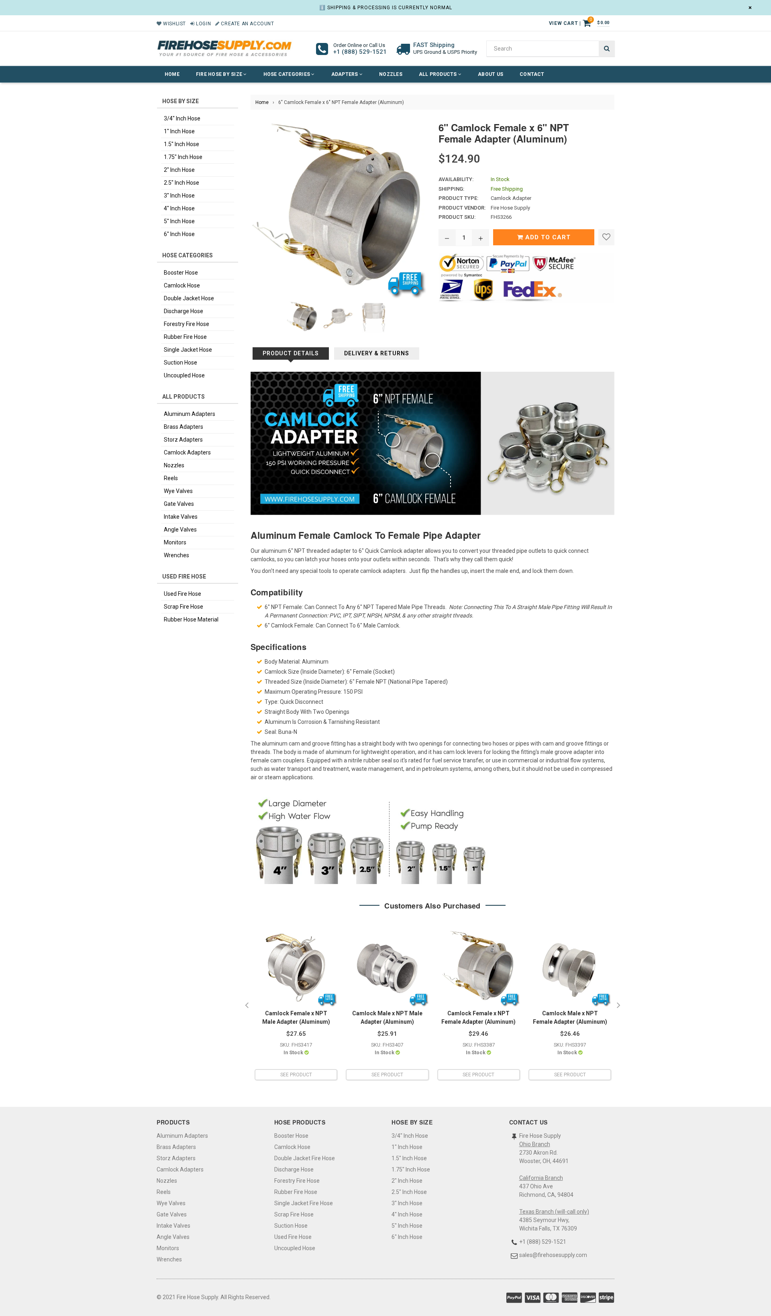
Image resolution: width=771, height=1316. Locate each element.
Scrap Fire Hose (183, 606)
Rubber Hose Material (191, 619)
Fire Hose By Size (219, 74)
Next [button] (618, 1006)
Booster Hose (181, 272)
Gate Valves (179, 504)
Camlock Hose (182, 285)
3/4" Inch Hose (182, 118)
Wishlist (174, 23)
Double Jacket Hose (189, 298)
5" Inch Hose (179, 221)
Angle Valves (180, 529)
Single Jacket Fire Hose (303, 1203)
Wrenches (176, 555)
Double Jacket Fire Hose (304, 1158)
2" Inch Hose (179, 170)
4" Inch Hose (179, 208)
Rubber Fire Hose (185, 337)
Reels (171, 478)
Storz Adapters (183, 439)
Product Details (291, 353)
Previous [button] (247, 1006)
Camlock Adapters (187, 452)
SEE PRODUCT (296, 1075)
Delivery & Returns (376, 353)
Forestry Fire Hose (186, 324)
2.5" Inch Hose (181, 182)
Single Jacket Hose (188, 349)
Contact (532, 74)
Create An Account (247, 23)
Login (203, 23)
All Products (438, 74)
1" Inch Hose (179, 131)
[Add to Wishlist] (606, 237)
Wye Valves (178, 491)
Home (172, 74)
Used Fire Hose (182, 594)
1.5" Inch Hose (181, 144)
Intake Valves (181, 516)
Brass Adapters (183, 427)
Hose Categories (287, 74)
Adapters (345, 74)
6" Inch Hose (179, 234)
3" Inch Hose (179, 195)
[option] (296, 1005)
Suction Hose (180, 362)
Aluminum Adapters (189, 414)
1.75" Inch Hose (183, 157)
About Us (490, 74)
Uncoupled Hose (184, 375)
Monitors (175, 542)
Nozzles (390, 74)
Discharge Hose (183, 311)
